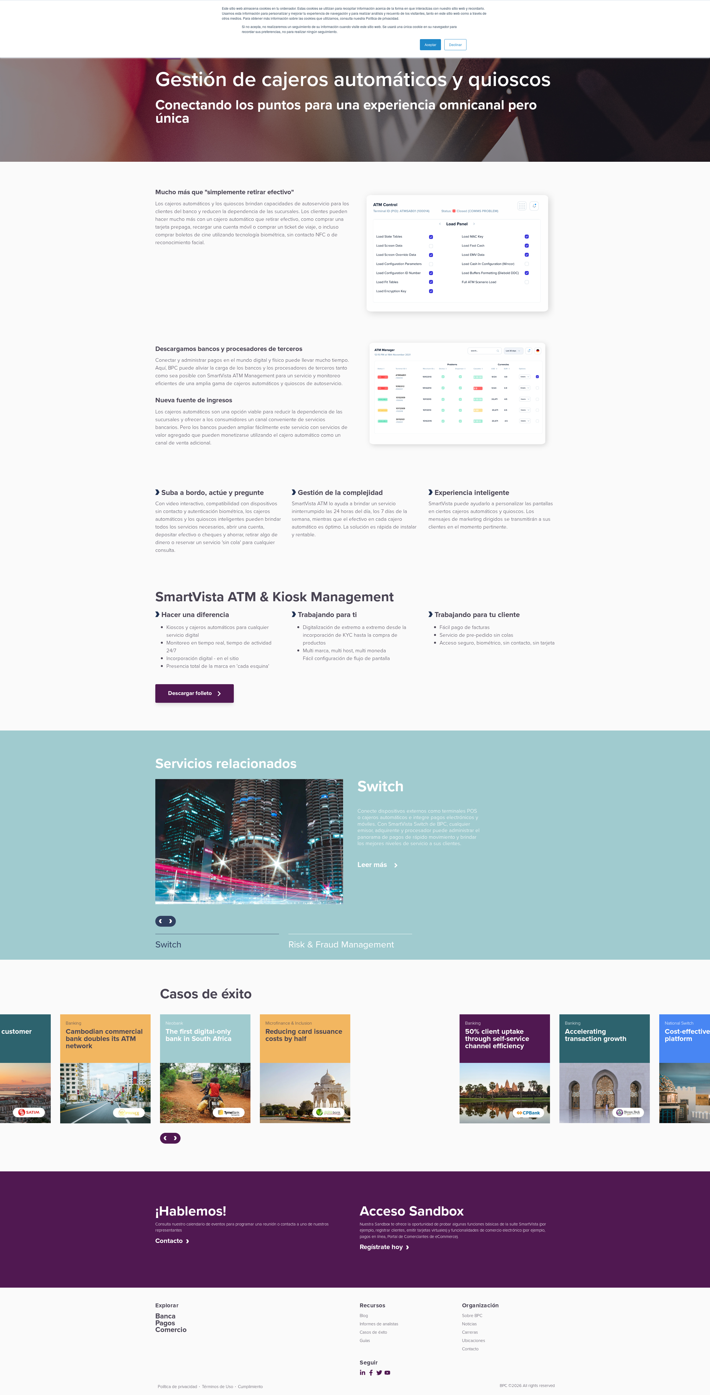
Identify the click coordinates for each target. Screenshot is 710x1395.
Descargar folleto (190, 693)
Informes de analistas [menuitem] (379, 1324)
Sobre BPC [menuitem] (472, 1315)
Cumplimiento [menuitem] (250, 1386)
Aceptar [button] (430, 44)
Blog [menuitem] (364, 1315)
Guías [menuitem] (365, 1340)
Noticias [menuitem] (469, 1324)
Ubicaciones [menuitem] (473, 1340)
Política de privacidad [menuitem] (177, 1386)
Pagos (165, 1323)
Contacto (170, 1241)
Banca (165, 1316)
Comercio (171, 1329)
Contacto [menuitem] (470, 1349)
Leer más (373, 859)
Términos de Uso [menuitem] (217, 1386)
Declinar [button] (455, 44)
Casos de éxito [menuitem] (373, 1332)
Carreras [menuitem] (470, 1332)
